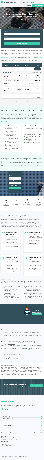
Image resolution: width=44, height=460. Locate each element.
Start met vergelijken (6, 425)
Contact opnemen (6, 416)
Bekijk (38, 83)
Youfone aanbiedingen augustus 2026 (22, 349)
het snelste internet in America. (18, 56)
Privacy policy (5, 420)
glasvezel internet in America (7, 57)
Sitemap (3, 423)
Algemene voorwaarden (7, 418)
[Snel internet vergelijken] (9, 2)
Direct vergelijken (36, 385)
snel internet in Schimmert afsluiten (10, 284)
